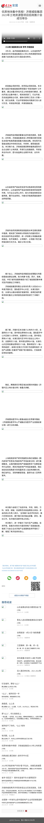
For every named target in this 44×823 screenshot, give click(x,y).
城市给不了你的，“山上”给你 (13, 726)
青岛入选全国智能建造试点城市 (29, 620)
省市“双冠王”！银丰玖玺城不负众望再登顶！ (20, 778)
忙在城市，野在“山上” (11, 684)
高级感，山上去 (8, 704)
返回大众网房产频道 (21, 595)
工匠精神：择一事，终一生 (28, 645)
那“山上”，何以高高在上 (11, 714)
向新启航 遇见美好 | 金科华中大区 (15, 756)
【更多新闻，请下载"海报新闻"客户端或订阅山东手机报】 (19, 566)
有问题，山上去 (8, 736)
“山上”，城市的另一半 (11, 694)
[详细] (19, 610)
